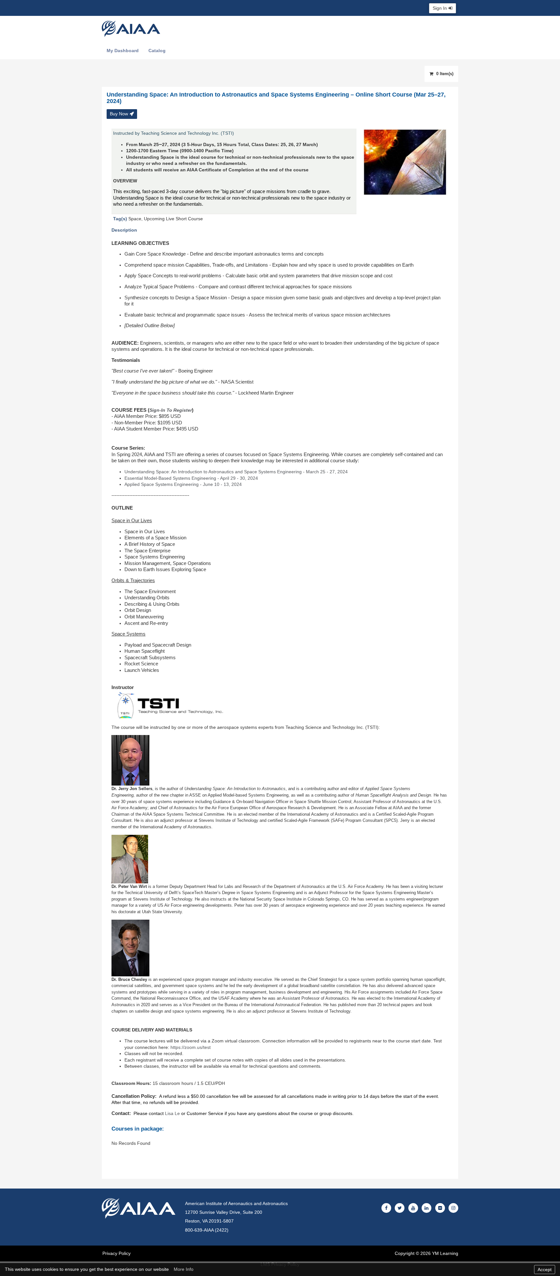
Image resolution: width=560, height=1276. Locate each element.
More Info (183, 1269)
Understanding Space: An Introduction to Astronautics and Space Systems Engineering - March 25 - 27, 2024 (236, 471)
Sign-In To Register (170, 410)
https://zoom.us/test (190, 1047)
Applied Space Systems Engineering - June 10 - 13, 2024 (183, 484)
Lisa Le (172, 1113)
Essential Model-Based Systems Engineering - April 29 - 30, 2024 (191, 478)
